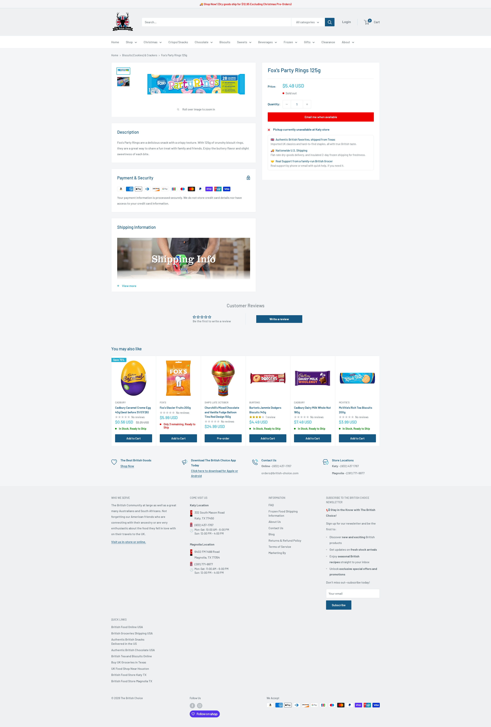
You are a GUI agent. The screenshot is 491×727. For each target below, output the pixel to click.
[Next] (379, 401)
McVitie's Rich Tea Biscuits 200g (355, 410)
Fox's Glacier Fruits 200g (175, 408)
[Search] (329, 22)
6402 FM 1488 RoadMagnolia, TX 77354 (207, 554)
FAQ (271, 505)
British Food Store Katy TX (129, 674)
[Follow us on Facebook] (192, 705)
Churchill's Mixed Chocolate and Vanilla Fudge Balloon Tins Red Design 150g (222, 412)
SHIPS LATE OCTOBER (216, 402)
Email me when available (321, 117)
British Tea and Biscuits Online (131, 656)
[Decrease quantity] (287, 104)
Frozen (288, 42)
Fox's (163, 402)
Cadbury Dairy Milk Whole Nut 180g (312, 410)
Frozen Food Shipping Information (283, 513)
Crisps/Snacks (178, 42)
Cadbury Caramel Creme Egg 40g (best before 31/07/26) (133, 410)
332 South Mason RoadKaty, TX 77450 (209, 515)
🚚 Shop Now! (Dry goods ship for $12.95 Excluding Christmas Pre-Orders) (245, 4)
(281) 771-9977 (203, 564)
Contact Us (276, 528)
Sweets (242, 42)
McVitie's (344, 402)
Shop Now (127, 466)
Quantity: (274, 104)
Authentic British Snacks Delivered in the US (127, 641)
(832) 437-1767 (203, 525)
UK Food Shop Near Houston (130, 668)
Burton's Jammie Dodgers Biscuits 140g (265, 410)
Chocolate (201, 42)
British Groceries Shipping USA (132, 633)
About (346, 42)
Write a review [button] (279, 319)
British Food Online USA (127, 627)
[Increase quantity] (307, 104)
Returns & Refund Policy (285, 540)
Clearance (328, 42)
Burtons (254, 402)
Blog (272, 534)
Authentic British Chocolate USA (133, 650)
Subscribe (339, 605)
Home (115, 42)
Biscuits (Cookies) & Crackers (139, 55)
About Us (275, 521)
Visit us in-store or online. (128, 542)
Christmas (150, 42)
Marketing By (277, 553)
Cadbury (120, 402)
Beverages (265, 42)
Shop (129, 42)
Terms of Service (280, 546)
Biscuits (224, 42)
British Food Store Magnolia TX (131, 681)
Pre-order (223, 438)
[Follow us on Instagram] (199, 705)
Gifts (307, 42)
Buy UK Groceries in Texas (128, 662)
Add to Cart (133, 438)
